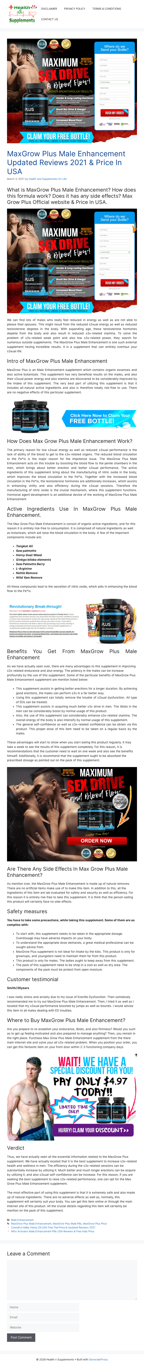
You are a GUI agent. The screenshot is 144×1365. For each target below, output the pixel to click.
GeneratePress (98, 1359)
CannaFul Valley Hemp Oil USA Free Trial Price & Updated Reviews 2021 (53, 1227)
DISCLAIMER (49, 8)
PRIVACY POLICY (74, 8)
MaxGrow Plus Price (95, 1223)
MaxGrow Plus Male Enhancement (31, 1223)
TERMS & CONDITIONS (106, 8)
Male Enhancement (22, 1219)
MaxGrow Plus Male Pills (67, 1223)
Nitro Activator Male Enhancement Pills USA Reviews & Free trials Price (52, 1231)
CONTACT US (49, 19)
